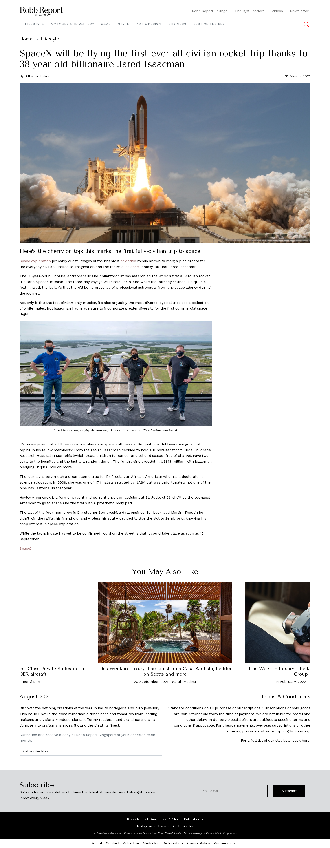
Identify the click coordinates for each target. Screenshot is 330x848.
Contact (112, 843)
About (97, 843)
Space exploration (35, 261)
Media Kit (151, 843)
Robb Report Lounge (209, 11)
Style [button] (123, 24)
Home (26, 39)
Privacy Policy (198, 843)
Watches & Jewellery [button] (72, 24)
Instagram (146, 826)
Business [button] (177, 24)
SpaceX (26, 548)
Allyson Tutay (37, 76)
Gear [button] (106, 24)
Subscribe (289, 791)
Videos (277, 11)
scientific (128, 261)
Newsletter (299, 11)
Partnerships (224, 843)
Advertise (131, 843)
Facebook (166, 826)
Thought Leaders (249, 11)
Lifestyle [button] (34, 24)
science (132, 267)
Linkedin (185, 826)
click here (301, 740)
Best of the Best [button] (210, 24)
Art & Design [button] (148, 24)
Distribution (173, 843)
